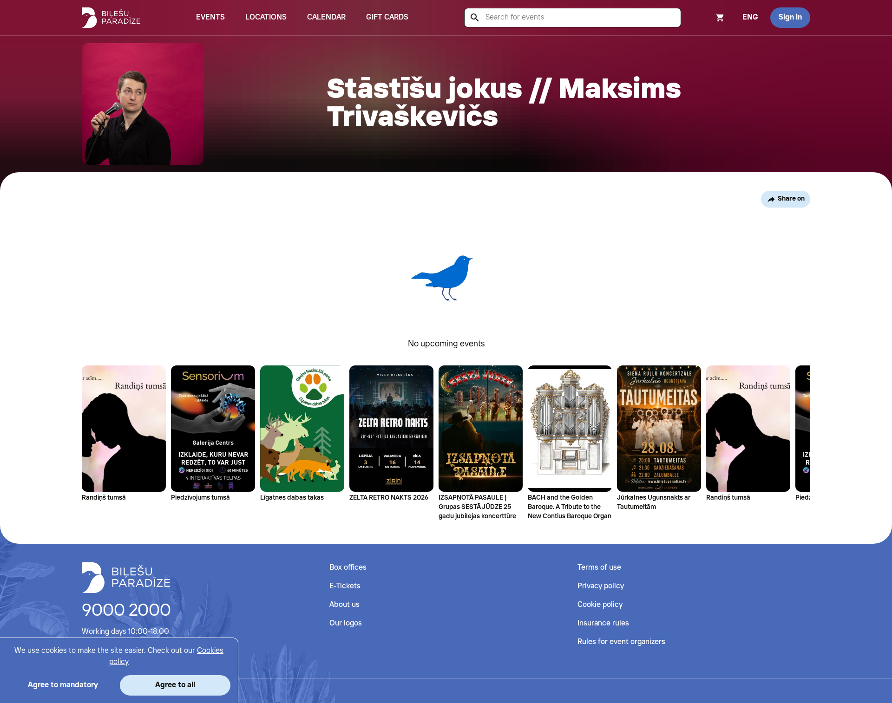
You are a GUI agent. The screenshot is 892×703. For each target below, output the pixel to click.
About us (344, 604)
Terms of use (599, 567)
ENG (750, 17)
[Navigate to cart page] (707, 17)
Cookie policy (600, 604)
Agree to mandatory (63, 685)
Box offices (348, 567)
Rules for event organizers (621, 641)
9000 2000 (126, 611)
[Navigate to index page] (111, 17)
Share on (791, 198)
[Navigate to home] (126, 577)
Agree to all (175, 685)
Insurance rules (603, 623)
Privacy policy (600, 586)
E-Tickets (345, 586)
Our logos (345, 623)
